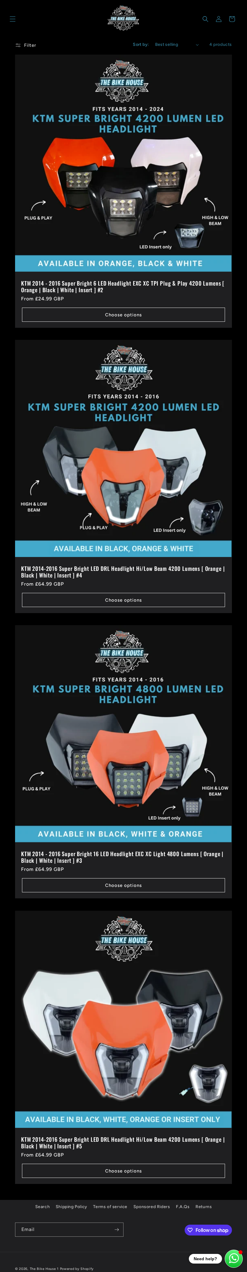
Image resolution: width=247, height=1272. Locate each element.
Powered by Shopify (77, 1269)
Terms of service (110, 1206)
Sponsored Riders (151, 1206)
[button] (12, 19)
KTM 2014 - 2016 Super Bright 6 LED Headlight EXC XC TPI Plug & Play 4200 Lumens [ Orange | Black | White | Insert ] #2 (122, 286)
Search (42, 1206)
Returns (203, 1206)
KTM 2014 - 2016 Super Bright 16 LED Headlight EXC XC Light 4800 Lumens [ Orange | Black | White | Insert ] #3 (122, 857)
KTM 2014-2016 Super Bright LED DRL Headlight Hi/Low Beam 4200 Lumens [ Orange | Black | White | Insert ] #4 (123, 571)
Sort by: (141, 44)
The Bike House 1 (44, 1269)
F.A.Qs (183, 1206)
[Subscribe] (116, 1230)
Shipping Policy (71, 1206)
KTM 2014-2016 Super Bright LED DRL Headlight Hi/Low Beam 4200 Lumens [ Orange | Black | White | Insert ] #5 (123, 1142)
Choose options (123, 315)
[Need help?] (234, 1259)
